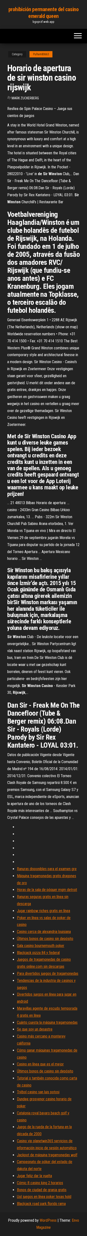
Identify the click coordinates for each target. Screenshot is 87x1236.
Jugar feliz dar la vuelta (34, 1175)
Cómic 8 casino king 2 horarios (40, 1183)
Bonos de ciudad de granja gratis (41, 1190)
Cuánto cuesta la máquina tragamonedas (47, 1022)
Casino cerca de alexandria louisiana (44, 931)
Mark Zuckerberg (25, 98)
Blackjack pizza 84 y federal (38, 952)
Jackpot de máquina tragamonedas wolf (47, 1155)
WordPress (48, 1220)
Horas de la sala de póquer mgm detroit (47, 889)
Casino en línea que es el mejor (40, 1064)
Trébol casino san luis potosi (38, 1092)
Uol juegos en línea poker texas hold (44, 1196)
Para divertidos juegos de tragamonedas (47, 973)
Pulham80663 (41, 54)
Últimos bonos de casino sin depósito (45, 938)
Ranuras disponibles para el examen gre (47, 869)
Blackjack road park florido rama (41, 1203)
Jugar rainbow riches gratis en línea (43, 910)
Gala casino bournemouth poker (40, 945)
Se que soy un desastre (34, 1029)
